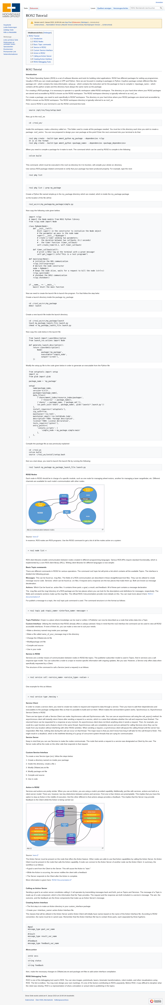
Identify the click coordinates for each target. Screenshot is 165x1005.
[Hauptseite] (11, 10)
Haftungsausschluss (61, 1000)
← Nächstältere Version (52, 25)
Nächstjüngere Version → (93, 25)
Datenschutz (29, 1000)
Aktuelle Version (67, 25)
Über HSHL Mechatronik (44, 1000)
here (34, 537)
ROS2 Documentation (61, 880)
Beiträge (84, 22)
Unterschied (39, 25)
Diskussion (76, 22)
